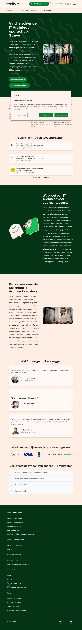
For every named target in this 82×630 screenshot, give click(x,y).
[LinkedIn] (60, 622)
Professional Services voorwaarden (20, 534)
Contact (10, 579)
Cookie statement (14, 602)
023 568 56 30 (16, 583)
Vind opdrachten (40, 4)
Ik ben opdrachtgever (19, 85)
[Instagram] (65, 622)
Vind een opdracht (18, 79)
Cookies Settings (21, 115)
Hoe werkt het (12, 560)
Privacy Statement (14, 598)
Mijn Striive (59, 4)
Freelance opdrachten (15, 522)
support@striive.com (18, 587)
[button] (41, 472)
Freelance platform (14, 518)
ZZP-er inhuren (12, 549)
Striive (27, 48)
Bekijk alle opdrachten (41, 178)
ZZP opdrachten (20, 10)
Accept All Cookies (61, 115)
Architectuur (35, 10)
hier (23, 309)
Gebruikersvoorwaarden (16, 610)
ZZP (10, 10)
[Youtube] (71, 622)
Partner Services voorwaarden (18, 564)
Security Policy (13, 606)
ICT (28, 10)
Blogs (9, 575)
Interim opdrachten (14, 526)
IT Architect (46, 10)
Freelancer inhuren (14, 545)
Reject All (46, 115)
